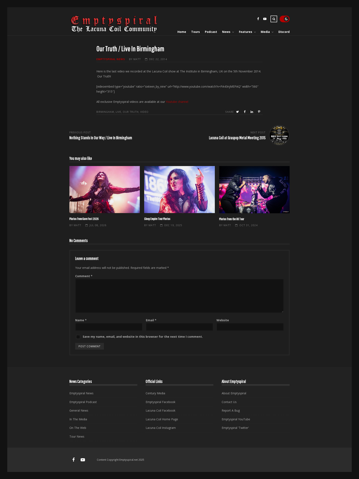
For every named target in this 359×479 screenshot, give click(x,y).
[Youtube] (264, 19)
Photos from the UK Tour (254, 189)
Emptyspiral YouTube (236, 419)
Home (181, 32)
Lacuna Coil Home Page (162, 419)
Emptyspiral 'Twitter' (235, 428)
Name (81, 320)
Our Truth (131, 111)
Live (118, 111)
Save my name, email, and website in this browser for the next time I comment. (143, 337)
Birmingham (105, 111)
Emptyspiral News (110, 59)
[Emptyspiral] (114, 32)
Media (265, 32)
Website (222, 320)
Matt (137, 59)
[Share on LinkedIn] (252, 111)
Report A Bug (231, 410)
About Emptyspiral (234, 393)
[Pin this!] (259, 111)
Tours (195, 32)
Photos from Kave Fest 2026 (104, 189)
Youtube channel (177, 102)
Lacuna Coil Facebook (160, 410)
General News (78, 410)
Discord (284, 32)
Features (245, 32)
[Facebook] (258, 19)
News (226, 32)
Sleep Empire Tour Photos (179, 189)
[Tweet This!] (238, 111)
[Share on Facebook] (245, 111)
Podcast (211, 32)
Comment (83, 276)
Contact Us (229, 402)
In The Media (78, 419)
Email (151, 320)
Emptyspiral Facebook (160, 402)
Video (144, 111)
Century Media (155, 393)
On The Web (77, 428)
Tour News (76, 436)
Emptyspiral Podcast (83, 402)
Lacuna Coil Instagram (161, 428)
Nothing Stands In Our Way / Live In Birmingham (100, 137)
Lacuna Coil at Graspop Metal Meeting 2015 (237, 137)
